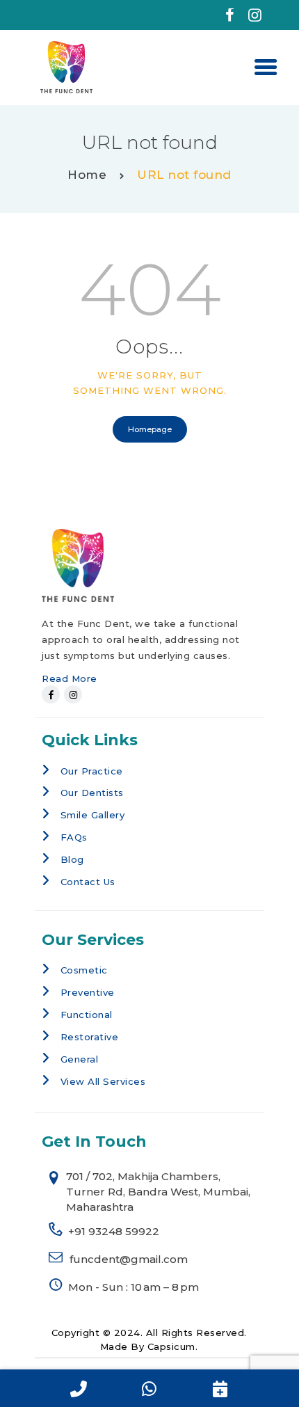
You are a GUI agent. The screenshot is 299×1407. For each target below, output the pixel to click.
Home (86, 175)
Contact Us (87, 881)
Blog (72, 859)
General (79, 1059)
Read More (69, 678)
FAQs (74, 837)
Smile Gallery (92, 814)
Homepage (150, 429)
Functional (86, 1014)
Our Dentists (92, 792)
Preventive (87, 992)
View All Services (103, 1081)
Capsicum (171, 1346)
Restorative (89, 1036)
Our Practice (91, 771)
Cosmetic (84, 970)
